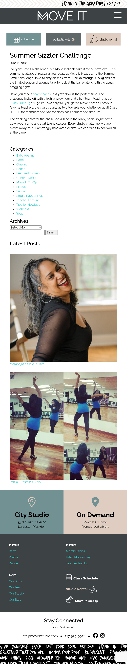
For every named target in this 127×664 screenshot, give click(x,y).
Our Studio (16, 593)
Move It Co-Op (26, 182)
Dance (20, 169)
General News (26, 178)
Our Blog (15, 599)
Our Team (15, 587)
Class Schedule (85, 578)
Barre (20, 160)
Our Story (15, 581)
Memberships (75, 551)
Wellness (22, 209)
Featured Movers (28, 173)
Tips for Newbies (28, 204)
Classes (21, 164)
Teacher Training (77, 563)
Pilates (21, 186)
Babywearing (25, 155)
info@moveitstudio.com (40, 636)
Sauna (20, 191)
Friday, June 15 (20, 103)
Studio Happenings (29, 195)
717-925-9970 (75, 636)
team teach (41, 94)
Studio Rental (77, 589)
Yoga (19, 213)
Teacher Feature (27, 200)
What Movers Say (78, 557)
